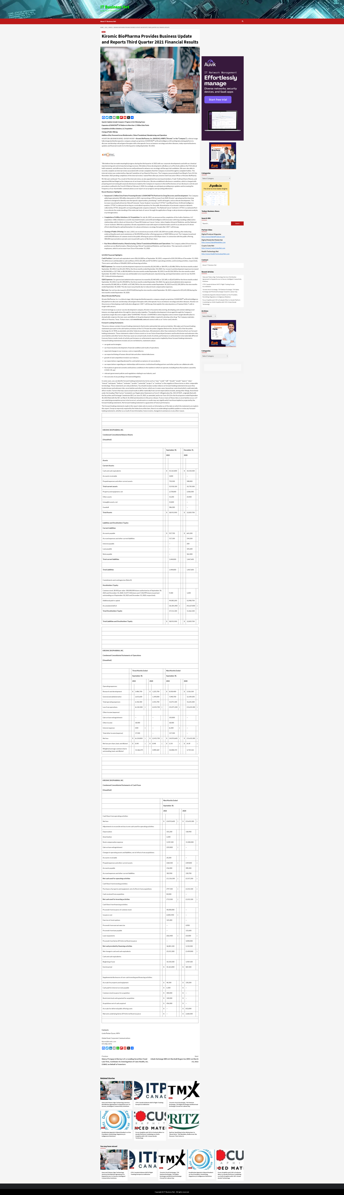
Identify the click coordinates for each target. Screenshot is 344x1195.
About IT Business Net (108, 21)
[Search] (242, 21)
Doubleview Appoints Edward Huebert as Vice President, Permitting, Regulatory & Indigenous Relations (116, 1134)
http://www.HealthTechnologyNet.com (215, 254)
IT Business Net (114, 7)
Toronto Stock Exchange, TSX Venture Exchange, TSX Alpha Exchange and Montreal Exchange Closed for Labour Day (183, 1104)
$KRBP (126, 138)
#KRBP (132, 138)
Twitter (165, 319)
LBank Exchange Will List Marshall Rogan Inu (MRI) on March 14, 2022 (174, 1059)
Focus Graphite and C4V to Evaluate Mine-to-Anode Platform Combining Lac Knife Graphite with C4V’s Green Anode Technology (149, 1135)
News (103, 32)
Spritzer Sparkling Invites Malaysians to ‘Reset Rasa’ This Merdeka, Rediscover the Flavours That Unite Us (183, 1134)
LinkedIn (174, 319)
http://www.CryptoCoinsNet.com (213, 248)
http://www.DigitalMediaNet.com (213, 242)
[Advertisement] (196, 9)
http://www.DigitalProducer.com (213, 237)
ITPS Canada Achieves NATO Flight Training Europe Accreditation (218, 285)
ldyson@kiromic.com (109, 1041)
